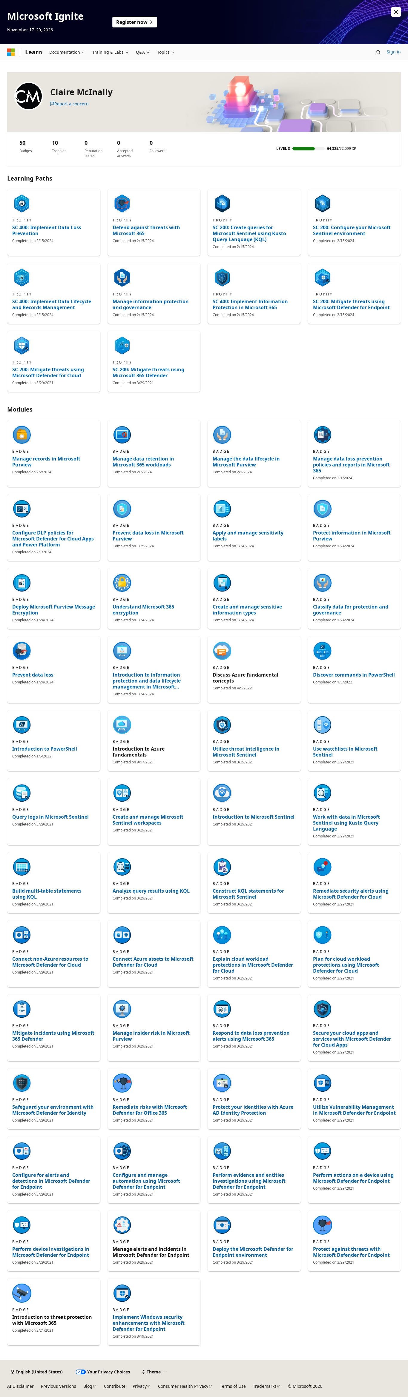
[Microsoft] (11, 52)
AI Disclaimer (20, 1386)
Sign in (394, 52)
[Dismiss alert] (396, 12)
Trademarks (265, 1386)
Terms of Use (233, 1386)
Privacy (140, 1386)
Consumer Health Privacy (183, 1386)
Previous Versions (58, 1386)
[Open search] (378, 52)
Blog (87, 1386)
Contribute (114, 1386)
